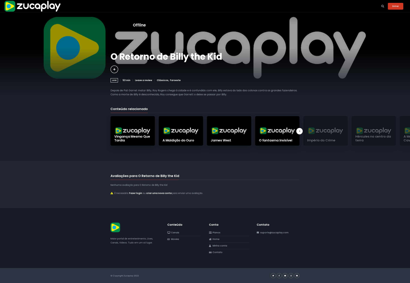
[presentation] (299, 131)
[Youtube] (285, 275)
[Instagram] (291, 275)
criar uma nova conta (159, 193)
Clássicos (162, 80)
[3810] (114, 69)
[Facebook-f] (279, 275)
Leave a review (143, 80)
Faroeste (175, 80)
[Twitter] (273, 275)
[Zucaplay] (115, 227)
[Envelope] (296, 275)
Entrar (395, 6)
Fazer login (135, 193)
